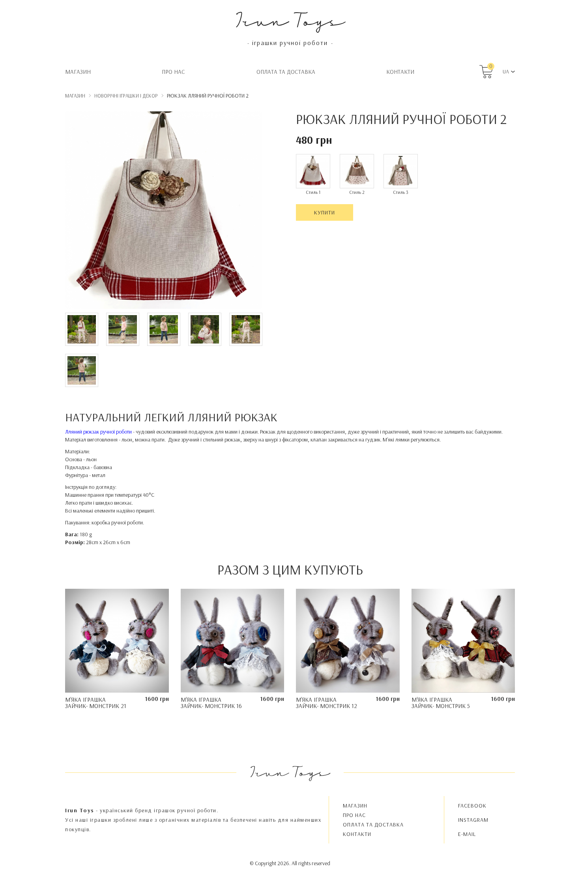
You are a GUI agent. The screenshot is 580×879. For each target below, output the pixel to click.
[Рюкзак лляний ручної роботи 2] (163, 211)
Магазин (78, 71)
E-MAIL (467, 834)
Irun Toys (290, 19)
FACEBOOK (472, 805)
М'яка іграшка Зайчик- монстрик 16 (211, 703)
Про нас (173, 71)
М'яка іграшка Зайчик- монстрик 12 (326, 703)
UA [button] (506, 71)
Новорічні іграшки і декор (126, 95)
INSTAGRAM (473, 819)
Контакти (400, 71)
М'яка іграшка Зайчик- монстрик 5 (441, 703)
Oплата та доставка (285, 71)
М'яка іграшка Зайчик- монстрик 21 (95, 703)
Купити (324, 212)
